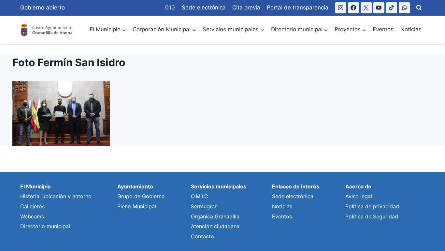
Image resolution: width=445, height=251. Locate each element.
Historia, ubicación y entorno (56, 196)
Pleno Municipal (136, 206)
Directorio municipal (45, 226)
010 (170, 7)
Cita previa (246, 7)
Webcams (32, 216)
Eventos (383, 29)
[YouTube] (378, 7)
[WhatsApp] (404, 7)
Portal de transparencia (297, 7)
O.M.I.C (199, 196)
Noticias (411, 29)
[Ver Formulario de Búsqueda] (419, 8)
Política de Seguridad (371, 216)
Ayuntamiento (135, 186)
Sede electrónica (204, 7)
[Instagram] (340, 7)
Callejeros (32, 206)
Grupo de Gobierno (141, 196)
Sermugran (204, 206)
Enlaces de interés (295, 186)
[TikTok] (391, 7)
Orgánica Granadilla (215, 216)
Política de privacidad (372, 206)
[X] (366, 7)
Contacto (202, 236)
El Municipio (35, 186)
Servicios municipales (218, 186)
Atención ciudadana (215, 226)
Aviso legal (358, 196)
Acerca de (358, 186)
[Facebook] (353, 7)
